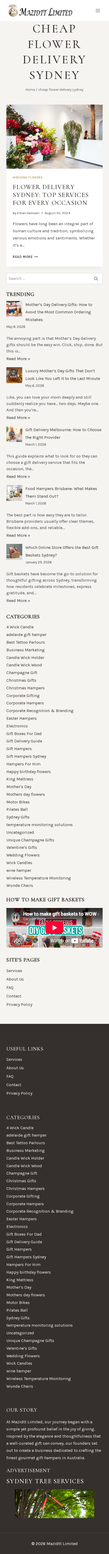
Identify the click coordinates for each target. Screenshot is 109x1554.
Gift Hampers (19, 748)
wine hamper (18, 870)
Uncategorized (20, 832)
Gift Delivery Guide (24, 740)
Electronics (17, 725)
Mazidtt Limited (27, 1421)
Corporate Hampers (25, 702)
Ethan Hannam (28, 213)
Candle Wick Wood (24, 664)
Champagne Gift (21, 672)
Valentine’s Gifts (21, 847)
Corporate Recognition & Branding (40, 710)
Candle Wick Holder (25, 657)
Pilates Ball (17, 809)
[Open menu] (98, 10)
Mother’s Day (18, 786)
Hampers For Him (23, 763)
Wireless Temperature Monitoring (38, 877)
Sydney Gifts (18, 817)
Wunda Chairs (19, 885)
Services (14, 970)
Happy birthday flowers (28, 771)
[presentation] (54, 137)
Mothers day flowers (25, 794)
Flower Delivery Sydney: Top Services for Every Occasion (51, 195)
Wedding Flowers (28, 177)
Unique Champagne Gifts (30, 839)
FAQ (9, 987)
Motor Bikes (18, 801)
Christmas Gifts (21, 680)
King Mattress (19, 778)
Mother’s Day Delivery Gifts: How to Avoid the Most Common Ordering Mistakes (58, 312)
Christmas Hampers (25, 687)
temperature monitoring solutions (39, 824)
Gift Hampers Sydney (26, 756)
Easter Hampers (21, 718)
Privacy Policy (19, 1004)
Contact (13, 996)
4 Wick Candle (20, 626)
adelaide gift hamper (26, 634)
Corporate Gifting (23, 695)
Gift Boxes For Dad (24, 733)
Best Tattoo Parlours (25, 642)
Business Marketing (25, 649)
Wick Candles (19, 862)
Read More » (18, 358)
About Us (15, 979)
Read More (25, 257)
